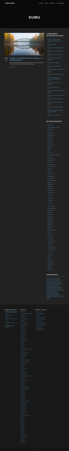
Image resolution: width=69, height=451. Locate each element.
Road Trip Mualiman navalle (53, 87)
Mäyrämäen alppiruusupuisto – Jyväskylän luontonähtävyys (54, 40)
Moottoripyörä (51, 206)
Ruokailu (49, 234)
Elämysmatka (50, 135)
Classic (53, 281)
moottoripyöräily (50, 294)
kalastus (59, 287)
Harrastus (23, 338)
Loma (49, 170)
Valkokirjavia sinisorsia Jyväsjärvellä (55, 54)
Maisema (49, 182)
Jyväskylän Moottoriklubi (53, 154)
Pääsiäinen (50, 224)
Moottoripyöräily (51, 208)
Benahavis (50, 190)
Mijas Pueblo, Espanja (40, 322)
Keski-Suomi (23, 356)
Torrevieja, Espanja (40, 317)
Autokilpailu (50, 129)
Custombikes (50, 133)
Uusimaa (50, 255)
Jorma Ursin (9, 3)
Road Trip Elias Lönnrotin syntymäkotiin (56, 95)
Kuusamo (22, 363)
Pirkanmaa (23, 399)
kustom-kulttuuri (51, 164)
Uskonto (22, 431)
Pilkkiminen (50, 218)
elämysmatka (49, 283)
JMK (52, 285)
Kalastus (49, 156)
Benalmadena (51, 192)
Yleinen (49, 269)
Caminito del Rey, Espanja (41, 324)
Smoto (48, 298)
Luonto (49, 174)
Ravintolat (50, 226)
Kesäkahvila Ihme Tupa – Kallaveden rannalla (55, 103)
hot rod (48, 285)
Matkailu (49, 188)
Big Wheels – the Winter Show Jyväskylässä (54, 83)
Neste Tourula (49, 296)
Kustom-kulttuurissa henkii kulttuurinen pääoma (56, 70)
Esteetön (49, 137)
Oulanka (49, 216)
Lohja (56, 289)
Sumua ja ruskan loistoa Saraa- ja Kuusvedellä (26, 59)
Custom (57, 281)
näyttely (49, 214)
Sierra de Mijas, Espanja (41, 319)
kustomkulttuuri (51, 166)
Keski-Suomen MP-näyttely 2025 (55, 66)
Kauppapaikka (50, 160)
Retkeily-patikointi (51, 230)
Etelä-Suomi (23, 333)
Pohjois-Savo (50, 220)
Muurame (50, 212)
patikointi (55, 296)
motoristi (57, 294)
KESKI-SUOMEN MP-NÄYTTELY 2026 (56, 51)
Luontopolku (50, 178)
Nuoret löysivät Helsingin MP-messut (56, 74)
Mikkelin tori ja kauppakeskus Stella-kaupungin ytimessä (55, 111)
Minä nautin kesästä (52, 44)
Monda (49, 198)
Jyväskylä (49, 152)
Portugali (50, 200)
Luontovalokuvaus (51, 180)
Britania (49, 131)
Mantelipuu (50, 184)
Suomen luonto (39, 326)
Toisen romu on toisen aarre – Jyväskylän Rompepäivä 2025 (54, 78)
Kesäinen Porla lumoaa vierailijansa (55, 98)
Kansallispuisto (51, 158)
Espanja (49, 194)
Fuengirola (60, 283)
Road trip (60, 296)
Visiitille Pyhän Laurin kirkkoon (54, 115)
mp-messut (50, 210)
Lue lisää (12, 67)
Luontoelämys (50, 176)
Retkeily (49, 228)
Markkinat (50, 186)
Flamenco (50, 141)
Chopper (48, 281)
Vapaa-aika (23, 436)
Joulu (49, 150)
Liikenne (49, 168)
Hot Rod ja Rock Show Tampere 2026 (55, 47)
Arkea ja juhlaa (39, 328)
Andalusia (50, 125)
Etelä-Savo (50, 139)
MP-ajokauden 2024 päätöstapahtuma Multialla (56, 91)
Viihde (22, 438)
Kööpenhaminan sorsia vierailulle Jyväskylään (55, 59)
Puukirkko (50, 222)
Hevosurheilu (23, 340)
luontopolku (60, 289)
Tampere (50, 253)
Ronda (49, 202)
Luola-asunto (50, 172)
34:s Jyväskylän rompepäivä (53, 62)
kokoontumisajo (50, 289)
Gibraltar (50, 196)
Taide (49, 258)
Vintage (49, 267)
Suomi (49, 236)
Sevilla (49, 204)
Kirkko (49, 162)
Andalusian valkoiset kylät (53, 127)
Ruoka (49, 232)
